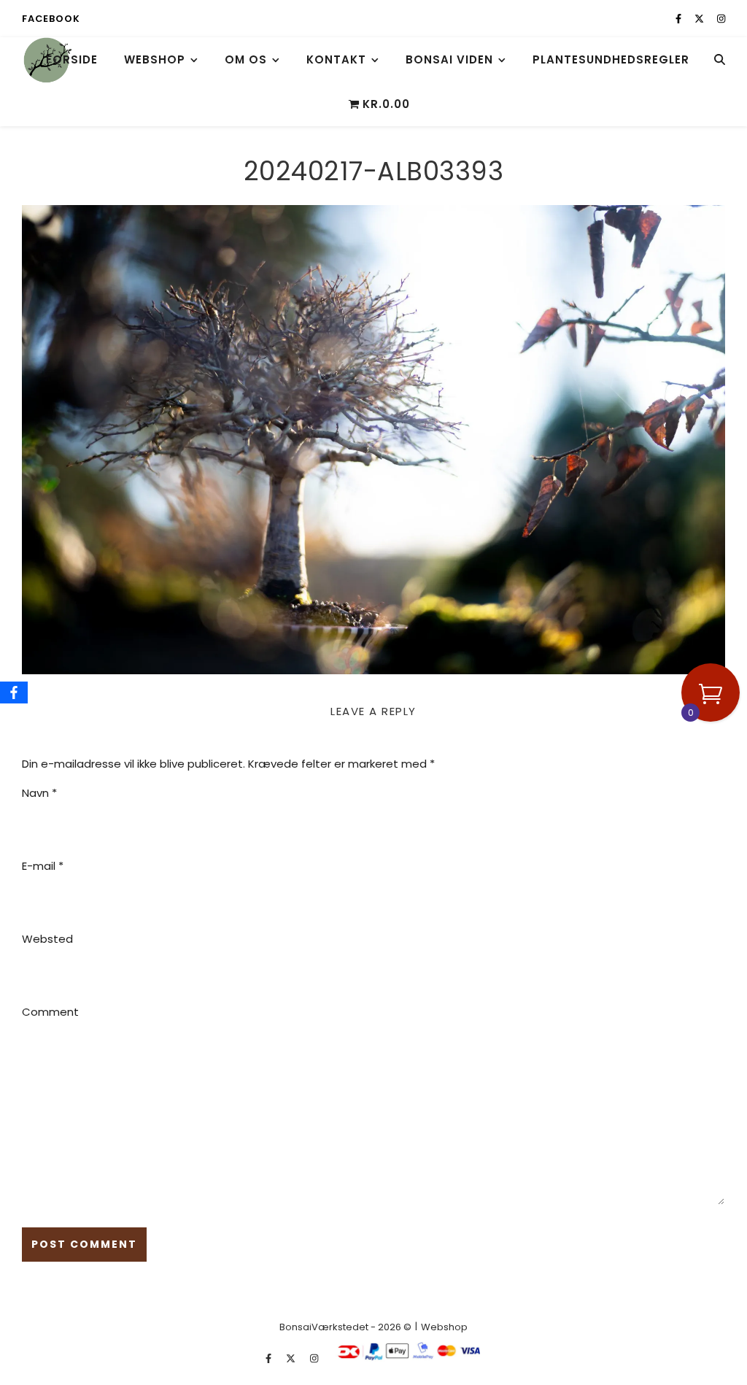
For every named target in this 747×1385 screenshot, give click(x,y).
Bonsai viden (449, 59)
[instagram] (721, 19)
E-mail (42, 865)
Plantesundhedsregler (611, 59)
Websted (47, 938)
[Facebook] (14, 692)
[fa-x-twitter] (700, 19)
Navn (39, 792)
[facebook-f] (680, 19)
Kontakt (336, 59)
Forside (72, 59)
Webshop (154, 59)
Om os (246, 59)
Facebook (51, 19)
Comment (50, 1011)
